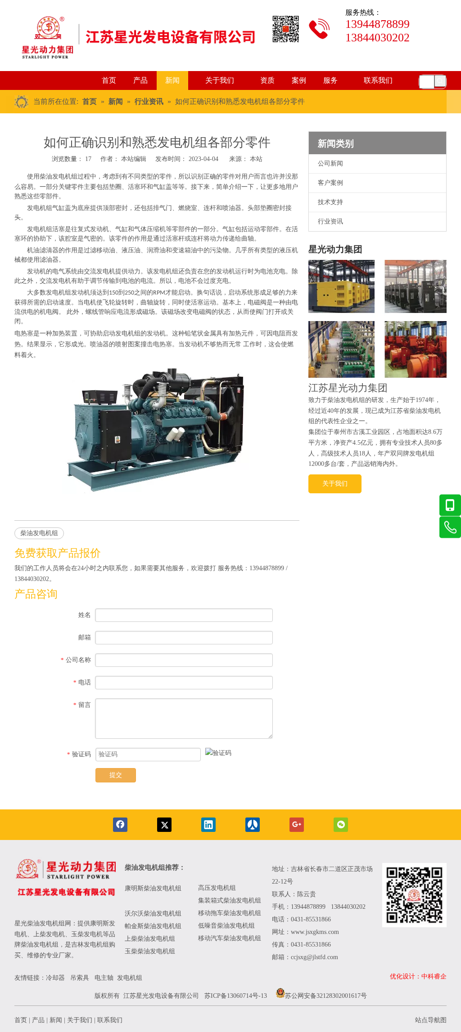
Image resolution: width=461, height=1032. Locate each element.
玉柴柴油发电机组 (150, 951)
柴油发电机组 (58, 176)
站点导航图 (431, 1020)
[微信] (341, 825)
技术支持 (330, 202)
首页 (20, 1020)
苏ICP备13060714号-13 (235, 995)
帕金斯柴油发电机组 (153, 926)
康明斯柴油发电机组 (154, 888)
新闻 (56, 1020)
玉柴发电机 (87, 934)
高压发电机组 (217, 888)
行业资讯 (330, 221)
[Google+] (296, 825)
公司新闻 (330, 163)
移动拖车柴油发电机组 (229, 913)
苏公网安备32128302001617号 (326, 995)
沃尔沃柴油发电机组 (153, 913)
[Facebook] (120, 825)
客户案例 (330, 182)
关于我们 (335, 483)
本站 (256, 159)
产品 (38, 1020)
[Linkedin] (208, 825)
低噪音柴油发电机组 (226, 925)
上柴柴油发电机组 (150, 938)
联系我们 (109, 1020)
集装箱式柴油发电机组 (229, 900)
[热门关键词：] (440, 81)
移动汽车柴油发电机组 (229, 938)
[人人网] (252, 825)
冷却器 (55, 977)
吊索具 (79, 977)
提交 (115, 775)
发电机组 (129, 977)
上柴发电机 (49, 934)
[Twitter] (164, 825)
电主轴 (104, 977)
